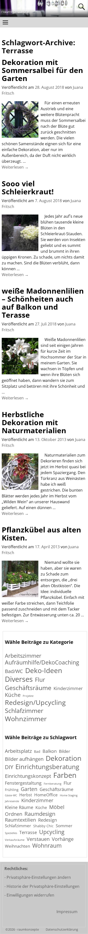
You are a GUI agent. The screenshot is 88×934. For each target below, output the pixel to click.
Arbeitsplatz (18, 751)
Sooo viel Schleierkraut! (28, 188)
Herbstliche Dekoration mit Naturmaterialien (34, 422)
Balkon (50, 751)
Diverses (19, 679)
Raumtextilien (20, 820)
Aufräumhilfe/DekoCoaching (42, 662)
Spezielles (11, 833)
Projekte (28, 696)
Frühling (12, 790)
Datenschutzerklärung (62, 929)
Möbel (56, 807)
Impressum (66, 911)
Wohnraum (47, 845)
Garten (29, 789)
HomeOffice (46, 795)
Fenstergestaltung (23, 783)
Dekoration (63, 758)
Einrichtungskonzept (28, 776)
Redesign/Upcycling (35, 702)
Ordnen (13, 814)
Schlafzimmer (24, 710)
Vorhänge (63, 839)
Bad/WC (14, 671)
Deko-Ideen (43, 670)
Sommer (64, 825)
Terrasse (28, 832)
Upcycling (51, 832)
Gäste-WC (11, 795)
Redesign (47, 820)
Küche (13, 695)
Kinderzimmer (68, 688)
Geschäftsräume (28, 688)
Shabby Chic (43, 826)
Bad (37, 751)
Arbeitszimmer (23, 655)
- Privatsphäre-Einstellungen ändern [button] (37, 877)
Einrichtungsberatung (47, 767)
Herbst (25, 795)
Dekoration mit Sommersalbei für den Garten (42, 70)
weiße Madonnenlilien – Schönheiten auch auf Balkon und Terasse (43, 303)
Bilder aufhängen (24, 759)
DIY (9, 766)
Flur (40, 679)
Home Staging (68, 795)
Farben (65, 775)
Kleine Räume (19, 807)
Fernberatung (52, 783)
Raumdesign (39, 813)
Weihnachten (17, 846)
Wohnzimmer (26, 718)
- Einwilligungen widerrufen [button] (29, 895)
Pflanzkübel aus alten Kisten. (41, 534)
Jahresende (12, 801)
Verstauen (38, 839)
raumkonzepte (28, 929)
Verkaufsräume (14, 840)
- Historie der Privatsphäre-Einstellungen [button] (41, 886)
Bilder (64, 751)
